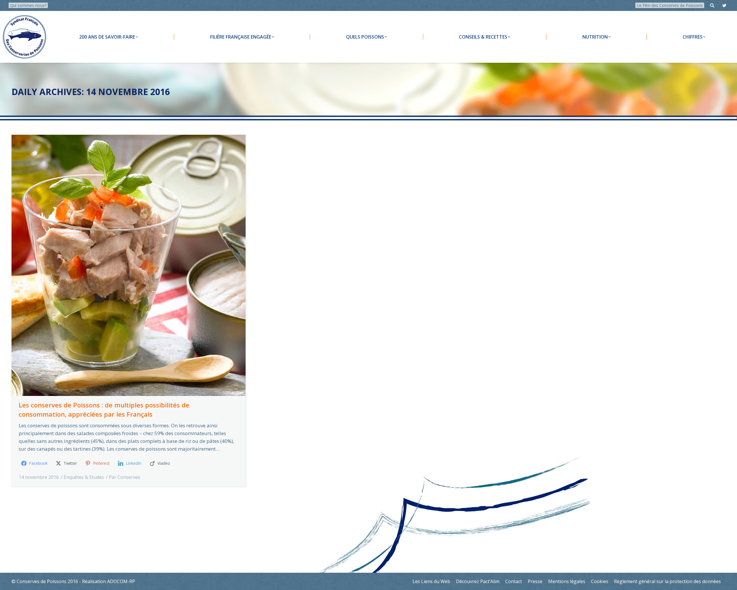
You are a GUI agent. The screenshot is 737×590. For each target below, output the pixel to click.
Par (124, 477)
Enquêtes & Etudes (84, 477)
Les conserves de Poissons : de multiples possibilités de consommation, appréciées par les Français (104, 409)
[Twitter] (724, 5)
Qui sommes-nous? (28, 5)
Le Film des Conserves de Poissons (670, 5)
